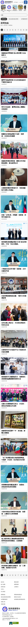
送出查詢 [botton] (22, 2)
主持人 (2, 589)
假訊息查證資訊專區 (13, 19)
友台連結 (3, 591)
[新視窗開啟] (10, 623)
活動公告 (3, 601)
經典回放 (3, 586)
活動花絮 (3, 604)
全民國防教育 (4, 599)
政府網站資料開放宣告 (19, 599)
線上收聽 (3, 584)
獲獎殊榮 (16, 584)
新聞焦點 (4, 19)
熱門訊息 (5, 25)
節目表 (2, 582)
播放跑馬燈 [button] (3, 15)
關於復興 (16, 582)
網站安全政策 (17, 597)
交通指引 (16, 586)
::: (14, 579)
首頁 (2, 25)
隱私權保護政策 (18, 594)
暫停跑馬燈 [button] (2, 15)
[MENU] (25, 2)
